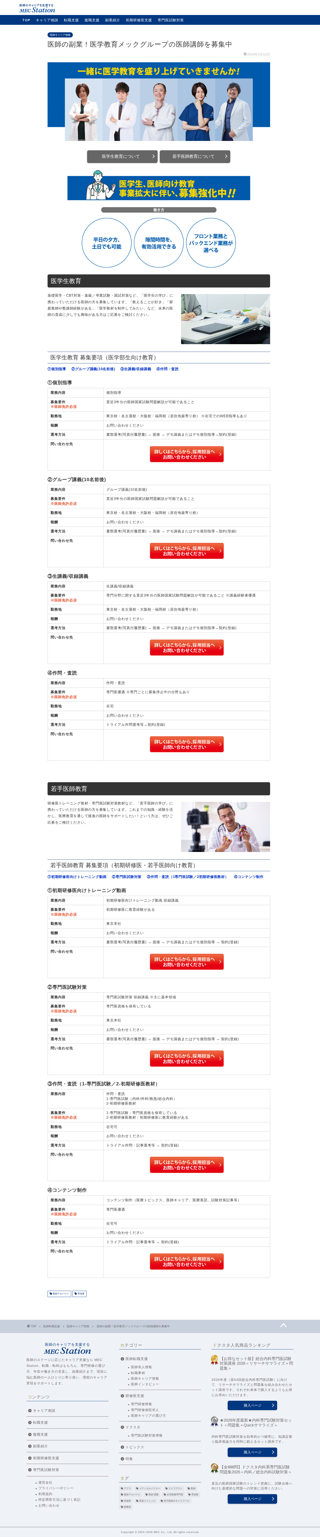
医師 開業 (154, 1494)
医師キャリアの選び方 (148, 1415)
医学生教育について (121, 156)
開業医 (127, 1507)
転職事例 (138, 1373)
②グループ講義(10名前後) (93, 369)
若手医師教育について (193, 156)
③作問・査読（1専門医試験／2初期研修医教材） (187, 877)
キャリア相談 (47, 20)
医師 (193, 1488)
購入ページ (252, 1405)
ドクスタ (133, 1427)
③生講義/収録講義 (135, 369)
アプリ (127, 1488)
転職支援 (71, 20)
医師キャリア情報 (60, 34)
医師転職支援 (137, 1359)
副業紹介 (112, 20)
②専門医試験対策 (126, 877)
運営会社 (45, 1482)
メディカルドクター (149, 1488)
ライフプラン (175, 1488)
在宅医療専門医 (175, 1494)
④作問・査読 (167, 369)
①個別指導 (57, 369)
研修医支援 (135, 1396)
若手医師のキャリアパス (177, 1501)
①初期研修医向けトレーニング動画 (77, 877)
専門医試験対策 (171, 20)
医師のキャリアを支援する (67, 1344)
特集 (129, 1459)
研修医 (127, 1501)
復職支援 (92, 20)
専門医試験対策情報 (147, 1435)
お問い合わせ (49, 1505)
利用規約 (45, 1494)
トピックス (135, 1447)
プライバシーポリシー (56, 1488)
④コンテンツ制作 (249, 877)
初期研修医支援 (139, 20)
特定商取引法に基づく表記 (59, 1499)
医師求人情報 (141, 1367)
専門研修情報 (141, 1404)
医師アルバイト (60, 1294)
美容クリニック (147, 1501)
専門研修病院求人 (145, 1410)
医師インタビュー (145, 1384)
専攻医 (81, 1294)
